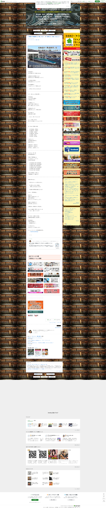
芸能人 (35, 420)
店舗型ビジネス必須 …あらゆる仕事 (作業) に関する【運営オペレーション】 (71, 64)
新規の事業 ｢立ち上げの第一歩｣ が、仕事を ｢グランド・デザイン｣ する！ (71, 68)
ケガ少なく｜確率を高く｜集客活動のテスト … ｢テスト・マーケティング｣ (39, 340)
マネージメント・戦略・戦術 (34, 39)
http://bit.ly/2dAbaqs (34, 231)
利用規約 (57, 507)
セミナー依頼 (53, 27)
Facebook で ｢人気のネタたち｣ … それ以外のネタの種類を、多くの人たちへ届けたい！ (41, 342)
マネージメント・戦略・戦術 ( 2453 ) (70, 208)
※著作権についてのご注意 (68, 224)
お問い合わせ (76, 27)
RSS (66, 223)
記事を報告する (58, 327)
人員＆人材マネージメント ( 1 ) (69, 215)
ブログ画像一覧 (68, 27)
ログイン (102, 1)
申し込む (71, 499)
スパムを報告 (46, 507)
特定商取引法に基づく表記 (72, 507)
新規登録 (97, 1)
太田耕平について (30, 27)
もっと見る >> (36, 347)
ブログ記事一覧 (60, 27)
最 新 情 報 (45, 27)
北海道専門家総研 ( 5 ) (68, 211)
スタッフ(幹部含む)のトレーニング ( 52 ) (71, 216)
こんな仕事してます (37, 27)
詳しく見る (53, 499)
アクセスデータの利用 (63, 507)
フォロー (36, 332)
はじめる (35, 499)
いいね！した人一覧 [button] (52, 322)
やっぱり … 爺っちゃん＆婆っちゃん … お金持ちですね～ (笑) (38, 364)
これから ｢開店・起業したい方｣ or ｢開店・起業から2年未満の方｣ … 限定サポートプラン (71, 86)
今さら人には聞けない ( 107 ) (69, 219)
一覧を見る (77, 202)
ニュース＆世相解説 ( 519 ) (69, 212)
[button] (104, 501)
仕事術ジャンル (30, 420)
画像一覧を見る (76, 203)
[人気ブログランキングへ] (30, 315)
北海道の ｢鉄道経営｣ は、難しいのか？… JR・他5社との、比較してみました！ (44, 36)
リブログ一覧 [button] (59, 322)
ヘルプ (79, 507)
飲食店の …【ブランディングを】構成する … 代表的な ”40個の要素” (71, 79)
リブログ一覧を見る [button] (59, 371)
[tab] (30, 420)
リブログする (58, 320)
